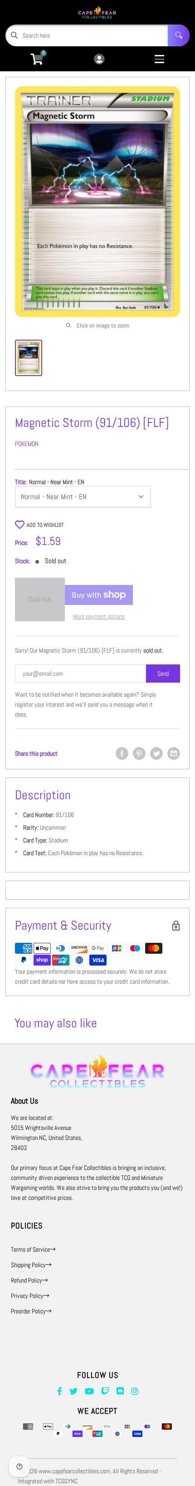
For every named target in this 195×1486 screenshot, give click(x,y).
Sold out (40, 599)
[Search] (179, 35)
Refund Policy (26, 1280)
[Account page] (99, 60)
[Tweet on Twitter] (156, 753)
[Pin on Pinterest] (139, 753)
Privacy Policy (27, 1296)
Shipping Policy (28, 1265)
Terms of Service (30, 1249)
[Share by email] (173, 753)
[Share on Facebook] (122, 753)
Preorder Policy (28, 1311)
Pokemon (27, 444)
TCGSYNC (66, 1481)
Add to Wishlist (45, 525)
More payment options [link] (99, 616)
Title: (49, 482)
